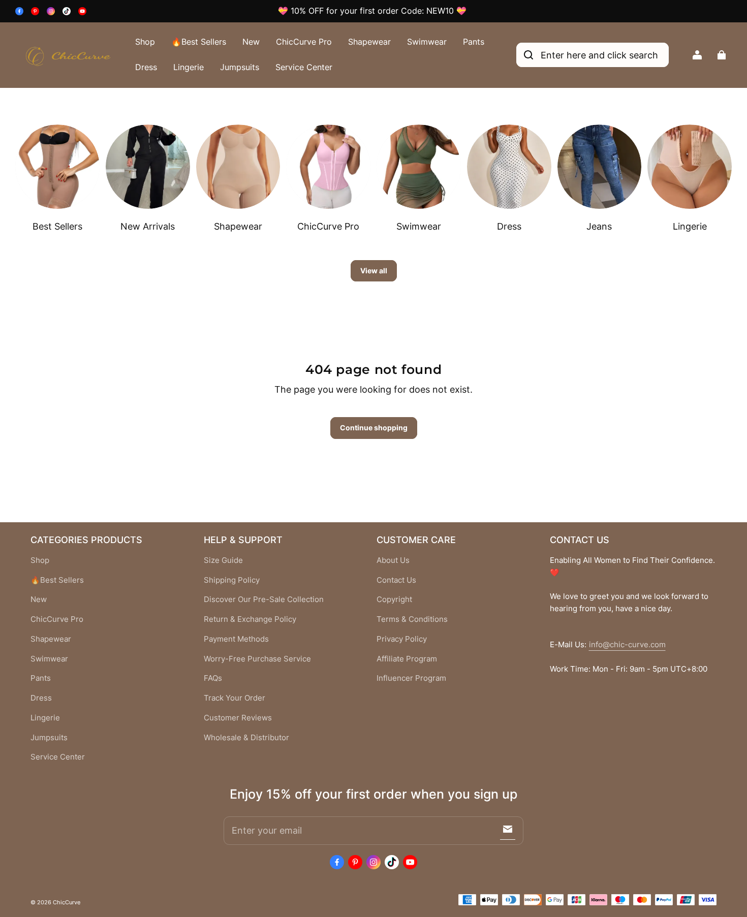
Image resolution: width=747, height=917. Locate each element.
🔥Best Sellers (198, 42)
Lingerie (188, 67)
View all (373, 270)
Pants (473, 42)
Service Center (303, 67)
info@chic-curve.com (627, 644)
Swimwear (427, 42)
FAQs (213, 678)
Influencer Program (411, 678)
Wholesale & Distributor (246, 737)
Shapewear (369, 42)
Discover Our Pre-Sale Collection (264, 599)
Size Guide (223, 560)
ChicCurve (66, 902)
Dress (146, 67)
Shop (145, 42)
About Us (393, 560)
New (251, 42)
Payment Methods (236, 639)
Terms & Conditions (412, 619)
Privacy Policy (402, 639)
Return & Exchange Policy (250, 619)
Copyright (394, 599)
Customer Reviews (238, 717)
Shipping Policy (232, 580)
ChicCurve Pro (304, 42)
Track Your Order (234, 698)
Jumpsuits (239, 67)
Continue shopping (374, 427)
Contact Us (396, 580)
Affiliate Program (407, 658)
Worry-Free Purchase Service (257, 658)
